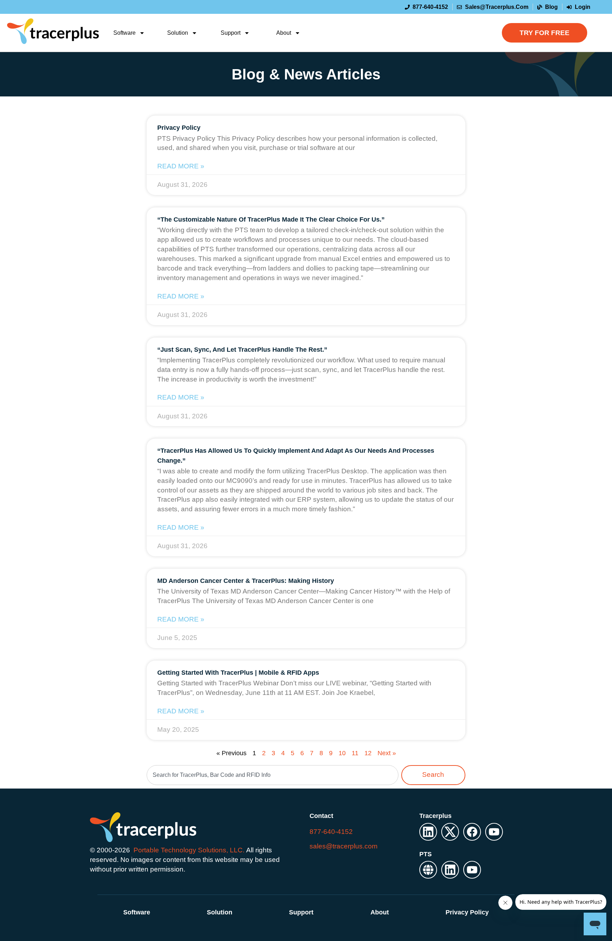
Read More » (180, 166)
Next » (387, 753)
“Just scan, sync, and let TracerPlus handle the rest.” (242, 349)
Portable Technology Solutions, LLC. (189, 850)
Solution (177, 33)
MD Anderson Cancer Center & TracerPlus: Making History (245, 580)
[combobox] (272, 775)
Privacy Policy (178, 127)
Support (230, 33)
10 (342, 753)
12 (368, 753)
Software (124, 33)
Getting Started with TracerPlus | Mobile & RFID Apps (238, 672)
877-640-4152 (331, 831)
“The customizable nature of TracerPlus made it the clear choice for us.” (271, 219)
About (283, 33)
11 (355, 753)
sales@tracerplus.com (344, 846)
